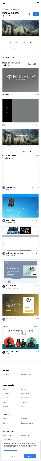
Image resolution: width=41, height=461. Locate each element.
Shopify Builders (12, 286)
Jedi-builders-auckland (14, 253)
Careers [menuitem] (5, 423)
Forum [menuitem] (23, 389)
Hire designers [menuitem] (26, 374)
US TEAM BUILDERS (9, 155)
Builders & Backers (12, 352)
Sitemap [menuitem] (24, 419)
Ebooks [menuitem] (5, 406)
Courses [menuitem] (6, 398)
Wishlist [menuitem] (23, 402)
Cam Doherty (10, 255)
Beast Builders (11, 220)
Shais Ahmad (10, 321)
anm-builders (11, 319)
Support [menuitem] (5, 389)
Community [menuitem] (25, 393)
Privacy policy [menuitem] (7, 439)
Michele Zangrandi (12, 288)
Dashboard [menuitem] (6, 374)
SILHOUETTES (7, 94)
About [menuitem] (5, 419)
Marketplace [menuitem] (7, 379)
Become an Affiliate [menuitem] (27, 423)
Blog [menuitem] (4, 402)
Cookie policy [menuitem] (26, 435)
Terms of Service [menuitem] (9, 435)
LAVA (4, 125)
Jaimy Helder (10, 222)
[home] (4, 4)
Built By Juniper (11, 354)
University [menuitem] (6, 393)
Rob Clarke (9, 189)
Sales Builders (11, 187)
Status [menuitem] (23, 406)
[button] (29, 14)
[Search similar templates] (36, 14)
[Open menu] (38, 3)
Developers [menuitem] (25, 398)
